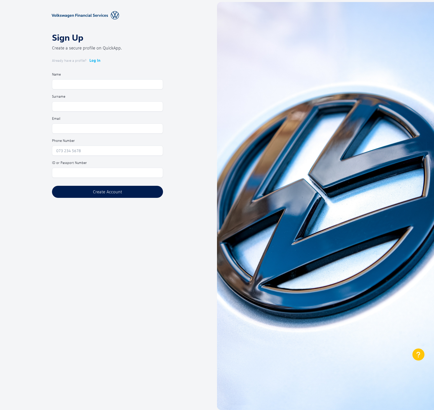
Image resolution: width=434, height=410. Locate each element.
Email (56, 118)
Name (56, 74)
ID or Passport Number (69, 162)
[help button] (418, 354)
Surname (58, 96)
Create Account (107, 191)
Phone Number (63, 140)
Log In (94, 60)
